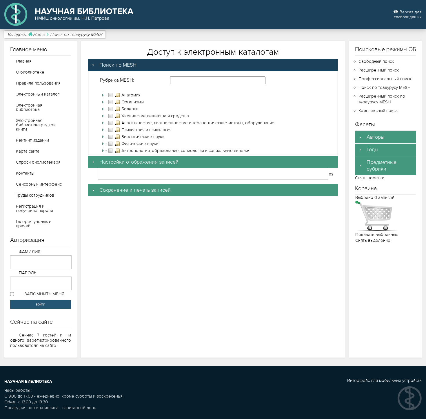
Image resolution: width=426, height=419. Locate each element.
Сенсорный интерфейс (39, 184)
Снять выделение (372, 240)
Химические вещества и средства (155, 115)
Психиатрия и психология (146, 129)
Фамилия (30, 251)
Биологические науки (143, 136)
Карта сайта (27, 151)
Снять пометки (369, 177)
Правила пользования (38, 83)
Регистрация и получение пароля (34, 208)
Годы (372, 150)
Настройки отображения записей (139, 162)
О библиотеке (30, 72)
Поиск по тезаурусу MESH (384, 87)
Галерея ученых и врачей (33, 223)
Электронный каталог (37, 94)
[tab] (213, 65)
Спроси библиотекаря (38, 162)
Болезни (130, 108)
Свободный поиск (376, 61)
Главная (24, 61)
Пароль (28, 272)
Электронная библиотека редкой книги (36, 125)
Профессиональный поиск (385, 78)
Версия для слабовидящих (408, 14)
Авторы (375, 137)
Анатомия (131, 95)
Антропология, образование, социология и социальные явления (185, 150)
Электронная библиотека (29, 107)
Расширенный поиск (378, 70)
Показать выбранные (376, 234)
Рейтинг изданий (32, 140)
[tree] (213, 147)
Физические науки (140, 143)
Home (39, 34)
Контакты (25, 173)
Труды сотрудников (35, 195)
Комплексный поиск (378, 110)
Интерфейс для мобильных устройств (384, 380)
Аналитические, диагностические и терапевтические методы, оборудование (197, 122)
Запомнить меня (44, 294)
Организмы (132, 102)
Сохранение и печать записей (135, 190)
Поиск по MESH (117, 65)
